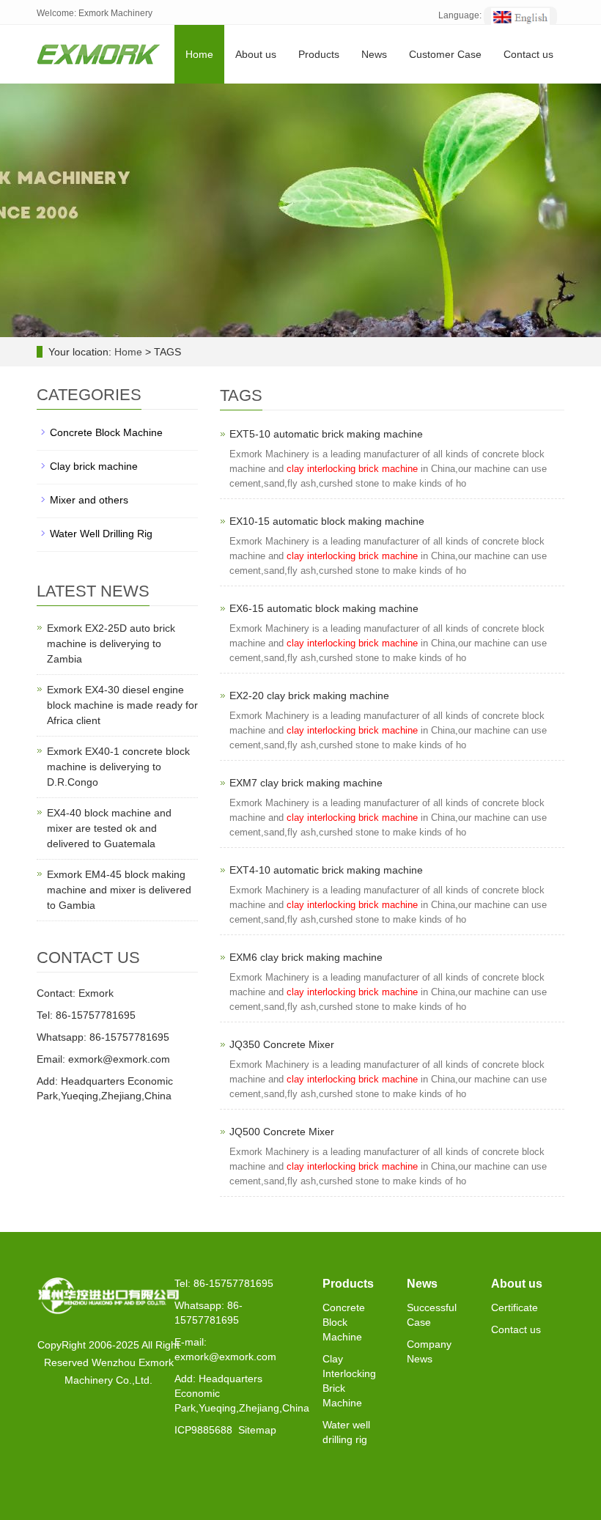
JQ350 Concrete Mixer (281, 1044)
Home (199, 54)
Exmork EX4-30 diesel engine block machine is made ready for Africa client (122, 705)
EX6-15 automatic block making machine (324, 608)
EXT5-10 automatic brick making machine (326, 434)
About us (255, 54)
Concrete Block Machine (106, 432)
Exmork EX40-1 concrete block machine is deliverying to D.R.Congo (118, 766)
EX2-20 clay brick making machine (309, 695)
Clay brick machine (94, 466)
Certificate (514, 1307)
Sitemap (257, 1430)
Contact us (528, 54)
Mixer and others (89, 500)
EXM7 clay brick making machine (306, 783)
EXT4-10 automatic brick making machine (326, 870)
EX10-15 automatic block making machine (326, 521)
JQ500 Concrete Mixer (281, 1131)
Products (318, 54)
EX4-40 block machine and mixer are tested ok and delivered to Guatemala (109, 828)
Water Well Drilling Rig (101, 533)
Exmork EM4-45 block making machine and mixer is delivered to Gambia (119, 889)
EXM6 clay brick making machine (306, 957)
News (374, 54)
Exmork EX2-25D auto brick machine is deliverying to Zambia (111, 643)
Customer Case (445, 54)
